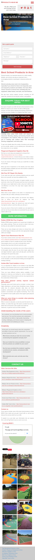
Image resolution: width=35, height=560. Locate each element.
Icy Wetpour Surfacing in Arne (10, 553)
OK (27, 433)
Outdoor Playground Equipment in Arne (12, 550)
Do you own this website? (11, 433)
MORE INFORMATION (17, 216)
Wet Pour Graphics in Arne (9, 555)
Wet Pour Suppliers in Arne (9, 551)
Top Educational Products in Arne (10, 548)
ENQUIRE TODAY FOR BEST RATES (17, 101)
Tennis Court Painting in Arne (9, 556)
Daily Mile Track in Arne (8, 558)
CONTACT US (17, 364)
